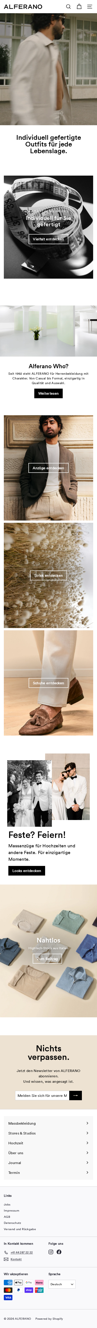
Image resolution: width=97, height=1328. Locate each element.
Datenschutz (12, 1223)
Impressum (11, 1210)
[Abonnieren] (75, 1095)
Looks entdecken (26, 870)
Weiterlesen (48, 393)
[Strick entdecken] (48, 575)
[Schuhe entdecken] (48, 683)
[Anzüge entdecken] (48, 468)
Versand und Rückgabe (20, 1229)
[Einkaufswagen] (79, 6)
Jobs (7, 1204)
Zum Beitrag (47, 958)
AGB (7, 1217)
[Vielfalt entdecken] (48, 227)
